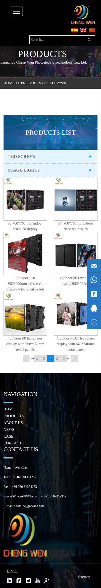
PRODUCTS (31, 83)
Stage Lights (24, 170)
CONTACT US (15, 443)
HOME (9, 83)
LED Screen (56, 83)
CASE (8, 436)
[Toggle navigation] (16, 11)
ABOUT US (13, 423)
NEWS (9, 429)
